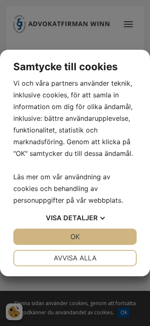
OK (75, 236)
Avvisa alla (75, 258)
